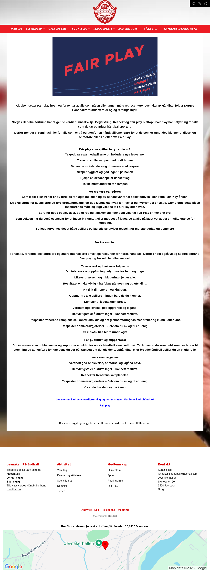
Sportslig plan (65, 480)
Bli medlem (114, 470)
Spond (111, 475)
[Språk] (200, 4)
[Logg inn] (206, 4)
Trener (61, 491)
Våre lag (62, 470)
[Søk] (194, 4)
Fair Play (112, 485)
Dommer (62, 485)
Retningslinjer (115, 480)
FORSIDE (16, 28)
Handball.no (14, 489)
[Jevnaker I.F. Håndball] (105, 12)
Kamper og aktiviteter (69, 475)
